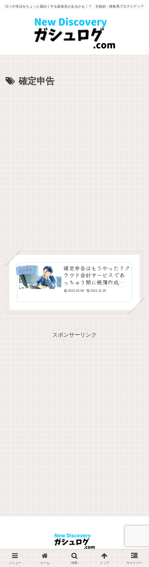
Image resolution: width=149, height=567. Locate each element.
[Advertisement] (74, 167)
